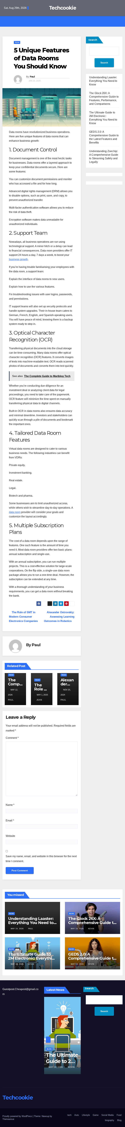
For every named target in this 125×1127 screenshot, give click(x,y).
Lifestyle (86, 1115)
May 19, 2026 (17, 929)
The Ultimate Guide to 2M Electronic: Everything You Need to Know (32, 958)
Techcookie (62, 8)
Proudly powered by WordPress (17, 1116)
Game (95, 1115)
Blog (11, 913)
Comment (12, 737)
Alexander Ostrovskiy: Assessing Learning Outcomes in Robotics (59, 617)
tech (17, 42)
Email (10, 820)
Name (10, 804)
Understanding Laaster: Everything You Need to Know (103, 81)
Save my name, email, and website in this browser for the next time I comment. (41, 859)
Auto (76, 1115)
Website (10, 836)
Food (119, 1115)
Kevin (91, 929)
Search (92, 39)
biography (109, 1120)
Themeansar (8, 1119)
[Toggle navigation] (65, 21)
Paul (32, 76)
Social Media (107, 1115)
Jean (39, 700)
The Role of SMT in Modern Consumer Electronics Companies (23, 617)
